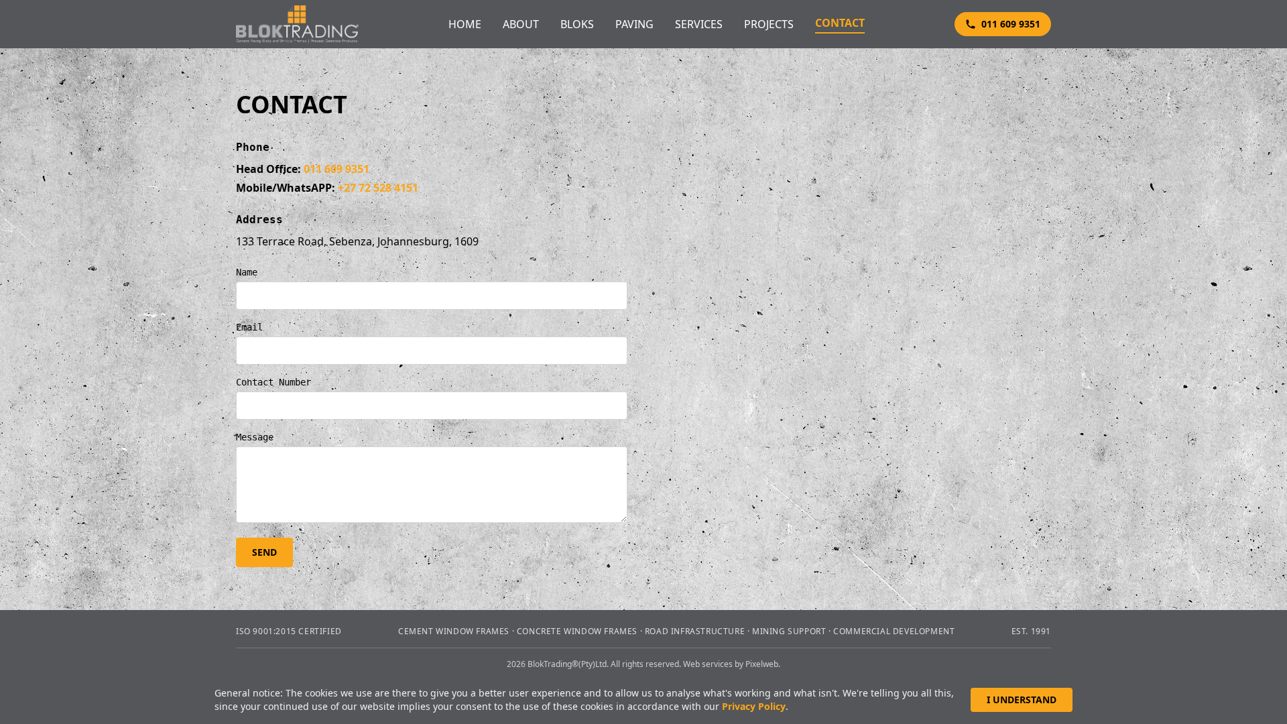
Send (264, 552)
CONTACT (840, 22)
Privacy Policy (754, 706)
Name (246, 272)
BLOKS (577, 24)
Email (249, 327)
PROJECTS (769, 24)
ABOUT (521, 24)
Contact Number (273, 382)
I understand (1021, 699)
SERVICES (699, 24)
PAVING (634, 24)
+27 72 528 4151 (378, 187)
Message (254, 437)
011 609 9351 (1010, 23)
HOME (464, 24)
